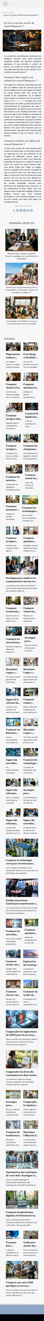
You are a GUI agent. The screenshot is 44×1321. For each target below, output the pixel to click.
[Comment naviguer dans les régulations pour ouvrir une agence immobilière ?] (13, 530)
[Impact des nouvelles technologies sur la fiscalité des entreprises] (13, 752)
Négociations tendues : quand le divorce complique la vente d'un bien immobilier (22, 256)
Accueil (4, 12)
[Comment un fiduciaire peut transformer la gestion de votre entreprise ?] (13, 722)
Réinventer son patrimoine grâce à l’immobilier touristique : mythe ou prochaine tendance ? (22, 290)
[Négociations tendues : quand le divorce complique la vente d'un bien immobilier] (21, 240)
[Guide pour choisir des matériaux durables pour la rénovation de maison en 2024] (30, 1234)
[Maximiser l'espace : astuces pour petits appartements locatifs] (13, 661)
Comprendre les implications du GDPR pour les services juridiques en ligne (21, 1035)
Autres (11, 12)
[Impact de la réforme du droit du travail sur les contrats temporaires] (13, 691)
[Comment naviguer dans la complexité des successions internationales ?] (14, 407)
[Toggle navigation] (5, 3)
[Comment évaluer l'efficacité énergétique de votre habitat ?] (30, 691)
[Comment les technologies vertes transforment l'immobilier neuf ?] (30, 752)
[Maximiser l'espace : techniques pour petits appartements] (30, 722)
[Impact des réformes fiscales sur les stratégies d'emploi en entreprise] (13, 782)
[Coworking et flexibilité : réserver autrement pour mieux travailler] (21, 307)
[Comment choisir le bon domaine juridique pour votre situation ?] (13, 376)
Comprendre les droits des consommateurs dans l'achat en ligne (21, 1075)
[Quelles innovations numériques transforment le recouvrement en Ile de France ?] (22, 887)
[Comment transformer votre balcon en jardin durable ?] (13, 600)
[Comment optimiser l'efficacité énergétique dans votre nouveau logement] (31, 922)
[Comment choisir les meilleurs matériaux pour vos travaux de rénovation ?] (31, 467)
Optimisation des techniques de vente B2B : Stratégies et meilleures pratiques (21, 1175)
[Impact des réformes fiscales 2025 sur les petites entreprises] (13, 812)
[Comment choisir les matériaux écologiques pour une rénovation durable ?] (30, 600)
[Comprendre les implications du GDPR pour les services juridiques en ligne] (22, 1019)
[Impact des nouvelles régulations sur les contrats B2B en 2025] (30, 812)
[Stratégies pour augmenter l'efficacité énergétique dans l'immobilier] (13, 1094)
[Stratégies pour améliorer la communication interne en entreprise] (22, 565)
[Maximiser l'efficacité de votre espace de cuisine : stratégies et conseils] (30, 1124)
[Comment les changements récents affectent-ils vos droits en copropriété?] (30, 438)
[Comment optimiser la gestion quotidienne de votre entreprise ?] (30, 376)
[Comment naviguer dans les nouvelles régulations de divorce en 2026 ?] (13, 438)
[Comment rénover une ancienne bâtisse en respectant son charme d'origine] (13, 984)
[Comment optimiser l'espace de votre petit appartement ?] (30, 530)
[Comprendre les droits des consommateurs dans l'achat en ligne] (22, 1059)
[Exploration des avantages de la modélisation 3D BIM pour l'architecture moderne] (30, 953)
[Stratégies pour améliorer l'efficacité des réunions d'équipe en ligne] (31, 630)
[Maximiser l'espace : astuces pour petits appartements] (30, 661)
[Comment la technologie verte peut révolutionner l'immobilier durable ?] (22, 847)
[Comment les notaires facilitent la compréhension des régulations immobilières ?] (14, 468)
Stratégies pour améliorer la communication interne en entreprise (21, 581)
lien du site (19, 100)
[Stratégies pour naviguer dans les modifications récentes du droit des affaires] (30, 782)
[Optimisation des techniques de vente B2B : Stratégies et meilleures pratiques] (22, 1159)
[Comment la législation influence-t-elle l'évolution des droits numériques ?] (31, 406)
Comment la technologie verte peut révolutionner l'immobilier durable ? (19, 863)
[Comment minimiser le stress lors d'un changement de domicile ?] (12, 499)
